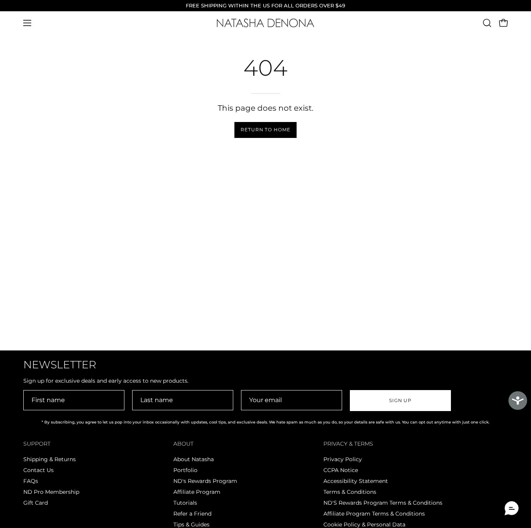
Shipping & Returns (49, 459)
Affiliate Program (196, 492)
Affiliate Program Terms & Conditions (374, 514)
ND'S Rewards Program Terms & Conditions (382, 503)
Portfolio (185, 470)
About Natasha (193, 459)
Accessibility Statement (355, 481)
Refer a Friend (192, 514)
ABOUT (183, 444)
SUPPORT (37, 444)
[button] (487, 23)
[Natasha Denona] (265, 23)
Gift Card (35, 503)
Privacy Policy (342, 459)
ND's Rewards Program (205, 481)
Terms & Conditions (349, 492)
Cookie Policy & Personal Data (364, 524)
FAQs (30, 481)
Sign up (400, 400)
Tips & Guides (191, 524)
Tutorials (185, 503)
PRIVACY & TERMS (348, 444)
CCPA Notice (340, 470)
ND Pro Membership (51, 492)
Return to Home (265, 129)
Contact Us (38, 470)
